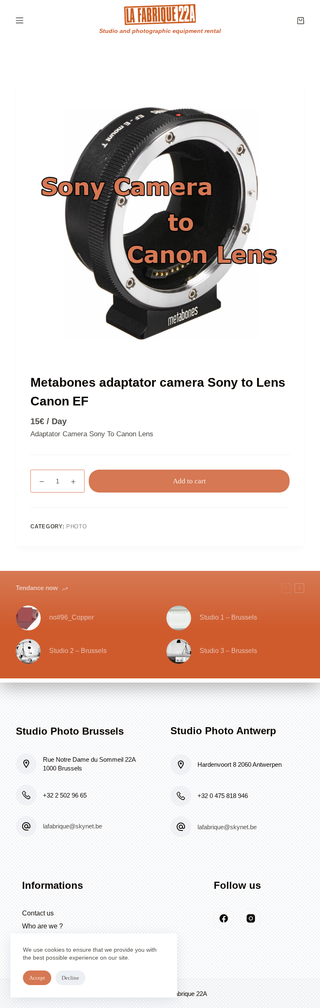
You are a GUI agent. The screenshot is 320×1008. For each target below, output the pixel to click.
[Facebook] (223, 918)
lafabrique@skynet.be (72, 826)
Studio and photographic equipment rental (160, 31)
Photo (76, 526)
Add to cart (189, 481)
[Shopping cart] (300, 20)
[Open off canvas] (19, 20)
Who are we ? (42, 926)
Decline (70, 978)
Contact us (38, 913)
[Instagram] (250, 918)
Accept (37, 978)
